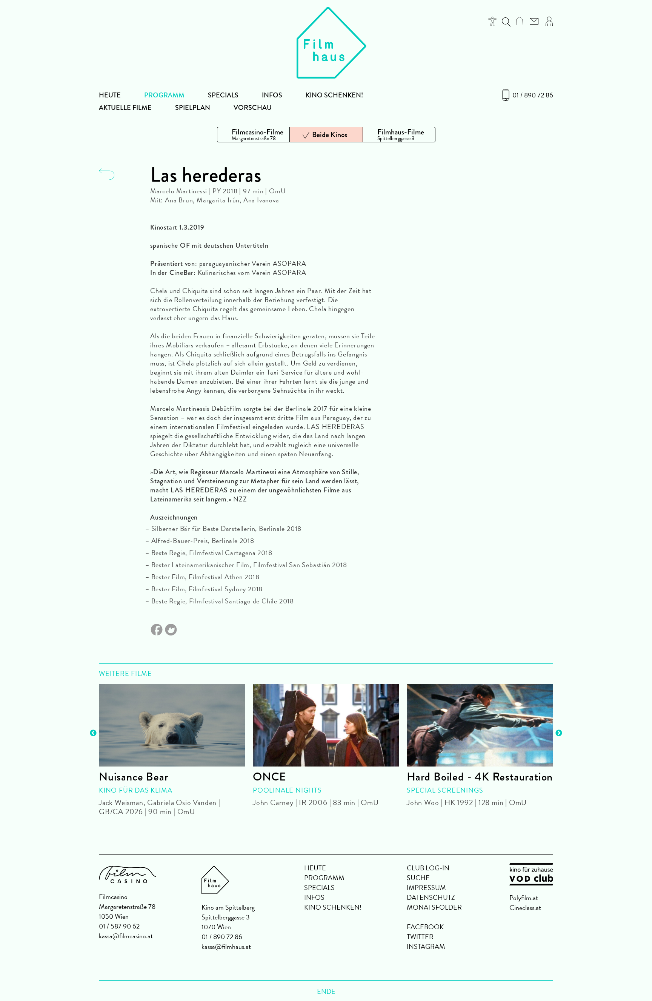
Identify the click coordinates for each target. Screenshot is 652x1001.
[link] (519, 21)
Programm (164, 95)
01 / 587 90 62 (119, 926)
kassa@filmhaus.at (226, 946)
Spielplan (192, 107)
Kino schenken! (334, 95)
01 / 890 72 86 (532, 95)
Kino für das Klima (135, 790)
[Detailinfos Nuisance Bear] (172, 725)
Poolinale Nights (287, 790)
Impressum (426, 887)
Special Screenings (445, 790)
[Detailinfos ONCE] (326, 725)
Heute (110, 95)
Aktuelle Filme (125, 107)
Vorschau (253, 107)
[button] (492, 21)
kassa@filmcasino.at (126, 936)
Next (559, 733)
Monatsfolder (434, 907)
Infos (272, 95)
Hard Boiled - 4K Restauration (480, 776)
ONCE (269, 776)
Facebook (425, 927)
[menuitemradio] (253, 134)
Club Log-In (428, 868)
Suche (418, 878)
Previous (93, 733)
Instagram (426, 946)
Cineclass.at (525, 907)
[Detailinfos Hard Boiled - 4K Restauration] (480, 725)
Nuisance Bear (133, 776)
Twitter (420, 937)
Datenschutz (431, 897)
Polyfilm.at (523, 898)
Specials (223, 95)
